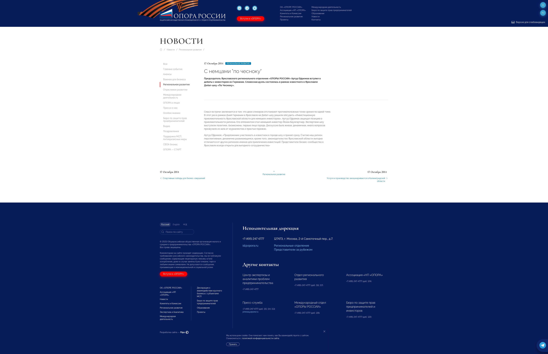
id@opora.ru (250, 245)
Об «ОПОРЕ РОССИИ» (291, 7)
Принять (233, 344)
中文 (185, 224)
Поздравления (171, 131)
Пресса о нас (170, 108)
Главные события (172, 69)
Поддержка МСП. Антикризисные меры (175, 138)
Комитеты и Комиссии (290, 13)
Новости (316, 16)
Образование (318, 13)
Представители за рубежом (293, 249)
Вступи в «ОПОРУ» (250, 18)
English (176, 224)
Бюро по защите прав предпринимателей (332, 10)
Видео (166, 126)
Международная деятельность (326, 7)
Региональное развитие (291, 16)
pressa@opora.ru (250, 312)
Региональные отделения (291, 245)
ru (543, 13)
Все (165, 64)
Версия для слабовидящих (530, 22)
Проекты (284, 20)
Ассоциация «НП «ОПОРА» (293, 10)
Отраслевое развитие (175, 89)
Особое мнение (171, 113)
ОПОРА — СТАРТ (172, 149)
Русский (165, 224)
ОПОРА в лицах (171, 102)
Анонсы (167, 74)
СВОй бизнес (170, 144)
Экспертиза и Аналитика (172, 312)
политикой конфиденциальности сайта (260, 338)
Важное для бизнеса (174, 79)
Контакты (316, 20)
